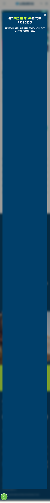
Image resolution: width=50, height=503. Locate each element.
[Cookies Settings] (4, 496)
